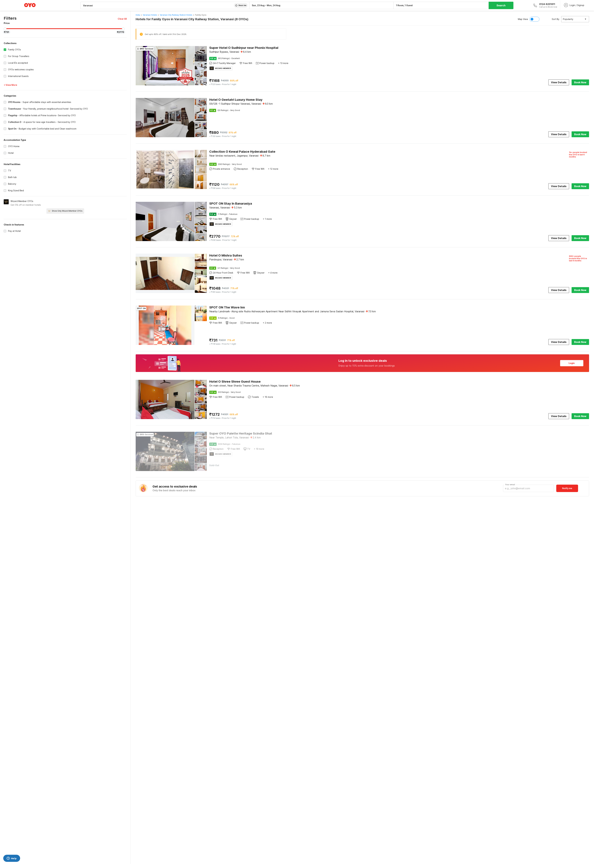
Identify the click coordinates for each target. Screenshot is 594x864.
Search (501, 5)
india (138, 15)
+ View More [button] (10, 85)
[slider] (5, 29)
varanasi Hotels (150, 15)
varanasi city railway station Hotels (176, 15)
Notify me (567, 488)
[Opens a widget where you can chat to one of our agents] (11, 858)
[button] (122, 18)
